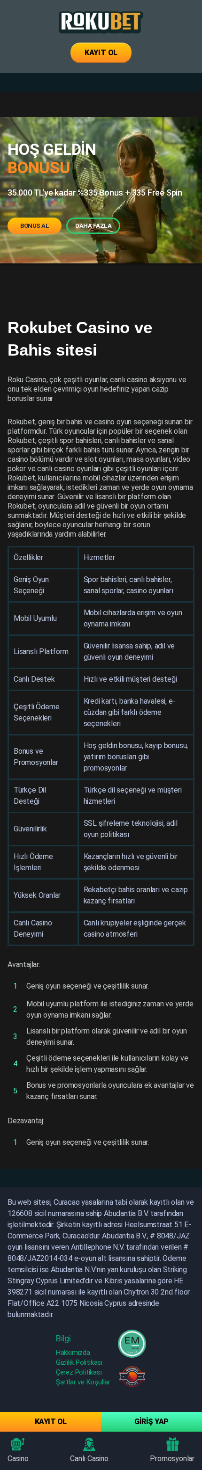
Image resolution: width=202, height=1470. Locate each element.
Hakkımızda (73, 1352)
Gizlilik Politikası (79, 1362)
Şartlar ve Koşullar (83, 1382)
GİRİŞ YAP (151, 1421)
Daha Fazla (93, 225)
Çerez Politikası (79, 1372)
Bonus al (34, 225)
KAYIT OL (101, 52)
